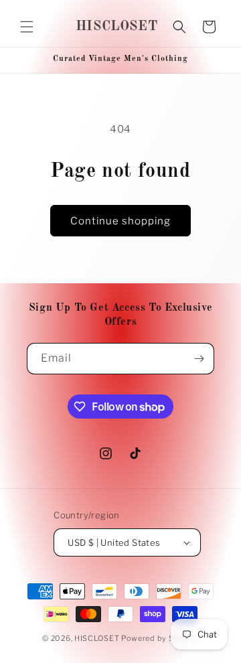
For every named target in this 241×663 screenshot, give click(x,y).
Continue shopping (120, 221)
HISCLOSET (96, 638)
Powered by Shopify (160, 638)
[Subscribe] (199, 358)
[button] (27, 27)
